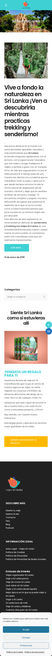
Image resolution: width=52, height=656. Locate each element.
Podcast (10, 527)
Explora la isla (12, 514)
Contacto (11, 517)
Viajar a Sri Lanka (14, 599)
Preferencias (26, 645)
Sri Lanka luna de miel (16, 602)
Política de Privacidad (16, 555)
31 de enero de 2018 (14, 257)
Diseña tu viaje (13, 510)
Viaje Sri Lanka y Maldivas (18, 606)
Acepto (26, 629)
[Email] (48, 331)
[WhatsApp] (48, 324)
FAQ (8, 520)
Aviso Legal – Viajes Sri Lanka (20, 548)
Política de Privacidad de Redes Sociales (26, 559)
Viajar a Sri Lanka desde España (21, 589)
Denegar (26, 637)
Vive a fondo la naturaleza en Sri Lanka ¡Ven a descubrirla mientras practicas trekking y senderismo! (25, 110)
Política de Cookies (14, 652)
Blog (8, 524)
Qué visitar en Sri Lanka (17, 585)
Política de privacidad (34, 652)
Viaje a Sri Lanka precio (17, 578)
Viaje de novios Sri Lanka (18, 582)
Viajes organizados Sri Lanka (20, 575)
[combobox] (26, 297)
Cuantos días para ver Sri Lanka (21, 609)
